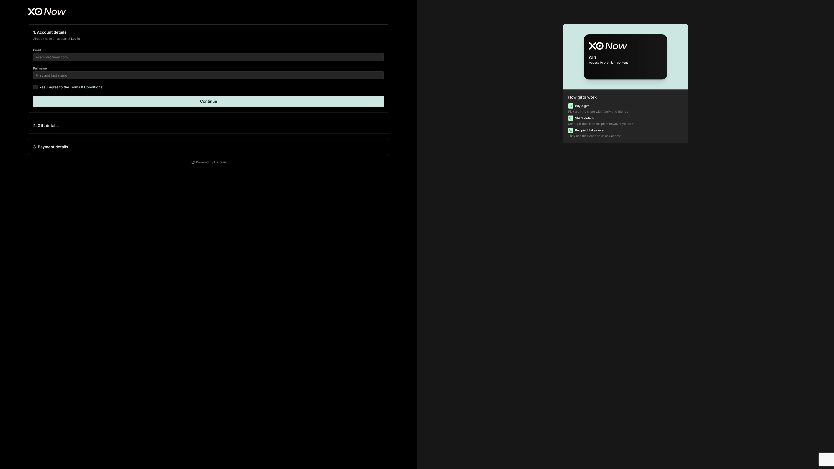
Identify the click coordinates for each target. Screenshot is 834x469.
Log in (75, 38)
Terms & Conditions (86, 87)
